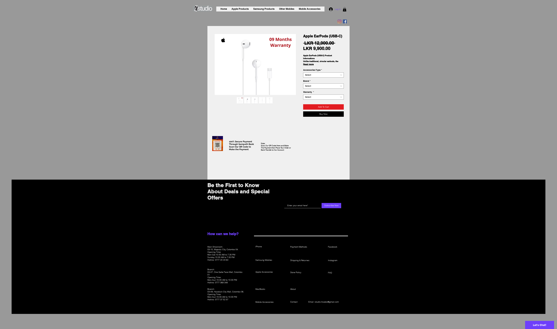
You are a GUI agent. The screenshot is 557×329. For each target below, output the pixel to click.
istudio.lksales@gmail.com (327, 302)
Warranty (308, 92)
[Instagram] (339, 21)
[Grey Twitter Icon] (338, 319)
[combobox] (323, 97)
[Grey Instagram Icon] (342, 319)
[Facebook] (345, 21)
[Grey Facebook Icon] (333, 319)
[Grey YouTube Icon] (347, 319)
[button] (344, 9)
